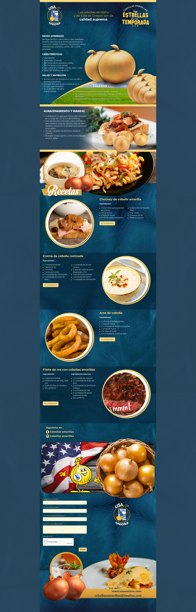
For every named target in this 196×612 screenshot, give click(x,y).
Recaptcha (48, 536)
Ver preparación (107, 223)
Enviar (82, 549)
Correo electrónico (51, 507)
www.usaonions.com (126, 591)
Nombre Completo (51, 499)
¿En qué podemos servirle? (54, 516)
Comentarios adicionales (52, 524)
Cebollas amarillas (61, 431)
